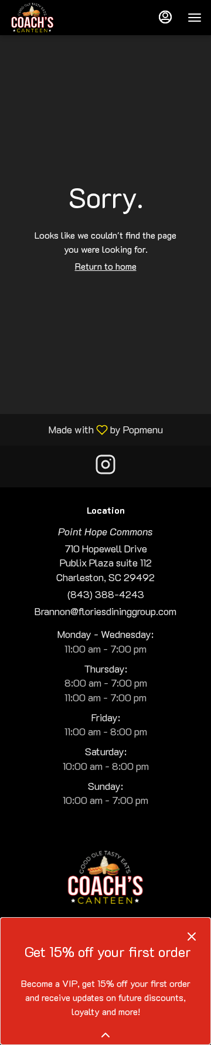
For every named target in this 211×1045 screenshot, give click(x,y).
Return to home (106, 266)
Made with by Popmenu (86, 429)
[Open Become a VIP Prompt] (105, 1035)
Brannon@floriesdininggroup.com (105, 611)
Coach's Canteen (105, 877)
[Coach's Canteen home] (62, 17)
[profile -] (165, 17)
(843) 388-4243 (105, 594)
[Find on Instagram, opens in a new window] (105, 466)
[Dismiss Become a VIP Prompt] (192, 936)
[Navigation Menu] (194, 18)
